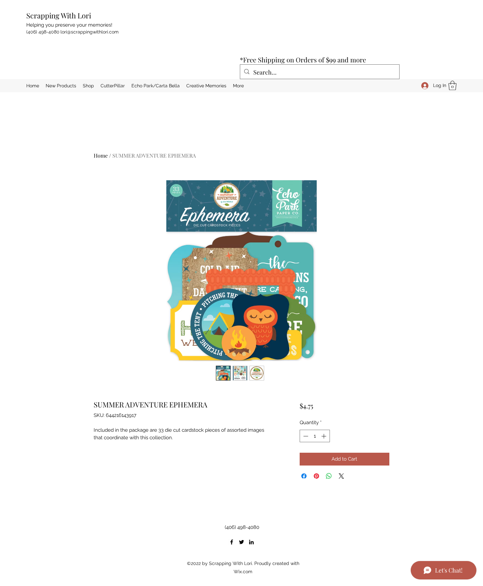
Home (101, 155)
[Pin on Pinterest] (316, 476)
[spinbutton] (314, 436)
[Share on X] (341, 476)
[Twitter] (241, 542)
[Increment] (324, 436)
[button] (452, 85)
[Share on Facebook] (304, 476)
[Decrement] (305, 436)
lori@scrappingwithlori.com (89, 31)
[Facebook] (231, 542)
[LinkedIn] (251, 542)
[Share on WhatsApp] (329, 476)
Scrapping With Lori (58, 15)
